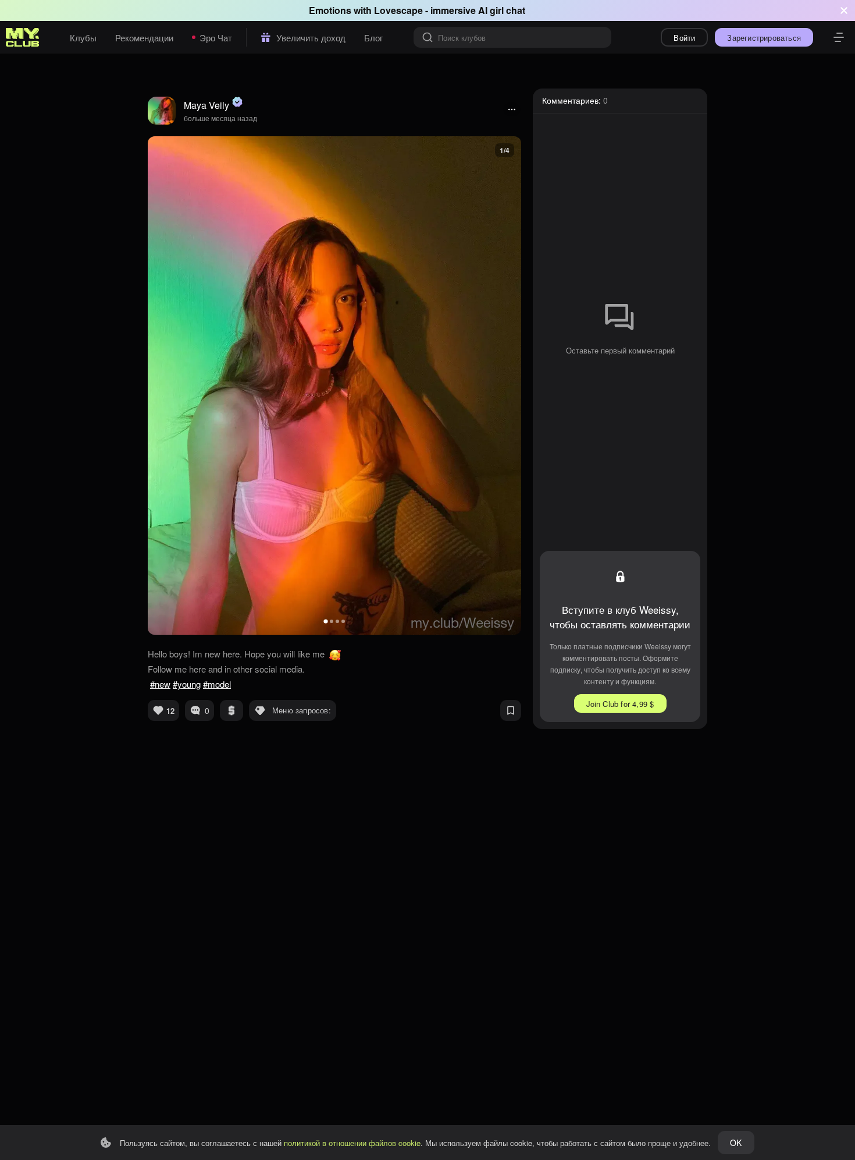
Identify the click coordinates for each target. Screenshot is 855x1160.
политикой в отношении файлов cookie (352, 1142)
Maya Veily (206, 105)
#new (160, 684)
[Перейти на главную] (23, 37)
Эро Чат (216, 37)
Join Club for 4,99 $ (620, 703)
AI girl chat (501, 10)
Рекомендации (144, 37)
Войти (684, 37)
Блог (373, 37)
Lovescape (398, 10)
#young (187, 684)
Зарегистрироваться (764, 37)
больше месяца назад (220, 118)
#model (217, 684)
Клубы (83, 37)
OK (736, 1142)
